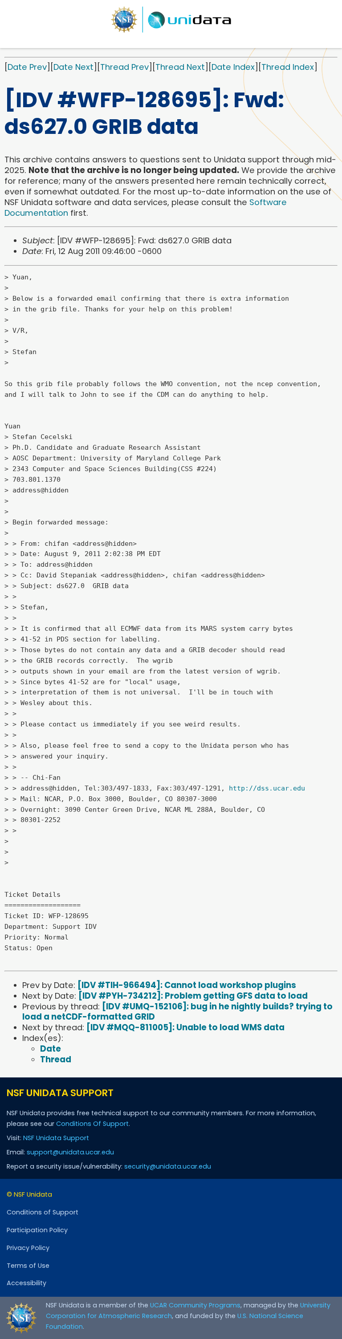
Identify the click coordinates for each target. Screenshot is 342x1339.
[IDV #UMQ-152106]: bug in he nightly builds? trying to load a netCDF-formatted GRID (177, 1012)
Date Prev (27, 67)
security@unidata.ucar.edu (167, 1166)
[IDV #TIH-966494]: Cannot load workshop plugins (186, 985)
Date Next (73, 67)
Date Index (233, 67)
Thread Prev (124, 67)
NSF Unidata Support (56, 1137)
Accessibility (26, 1283)
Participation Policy (37, 1230)
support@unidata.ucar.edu (70, 1152)
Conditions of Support (42, 1212)
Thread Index (287, 67)
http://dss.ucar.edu (267, 788)
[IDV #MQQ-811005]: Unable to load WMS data (185, 1027)
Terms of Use (28, 1265)
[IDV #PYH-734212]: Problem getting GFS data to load (193, 995)
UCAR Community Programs (195, 1305)
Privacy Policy (28, 1247)
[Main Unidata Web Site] (171, 19)
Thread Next (180, 67)
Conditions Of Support (92, 1123)
